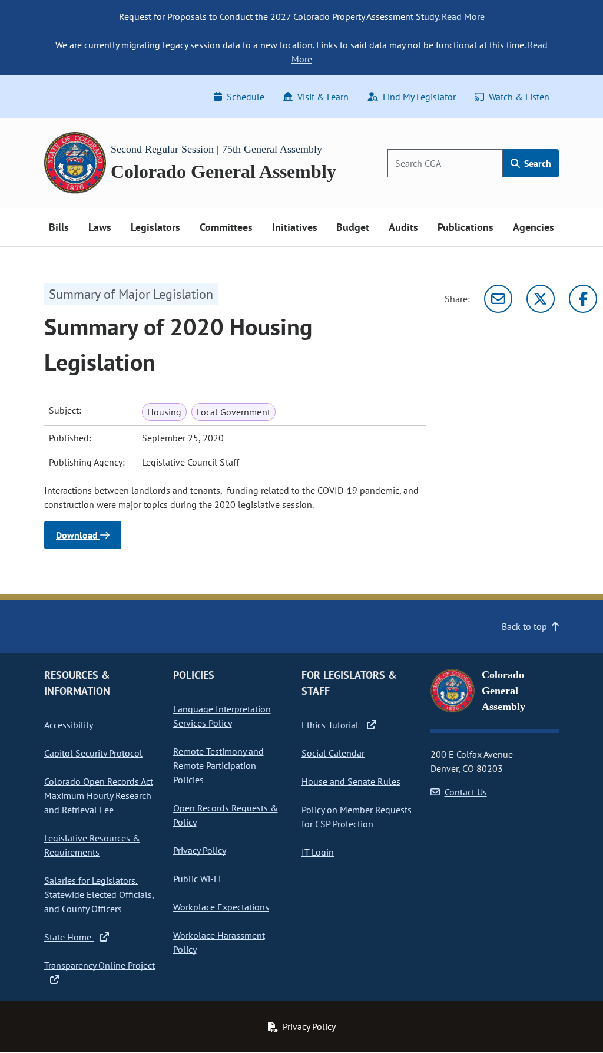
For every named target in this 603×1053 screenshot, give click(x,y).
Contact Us (466, 792)
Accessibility (68, 725)
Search (536, 163)
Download (78, 535)
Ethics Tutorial (331, 725)
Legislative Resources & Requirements (92, 845)
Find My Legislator (419, 97)
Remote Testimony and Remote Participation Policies (218, 765)
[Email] (498, 299)
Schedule (245, 97)
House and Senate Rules (351, 781)
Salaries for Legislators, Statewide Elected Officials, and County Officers (99, 894)
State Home (69, 937)
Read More (463, 16)
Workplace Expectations (221, 907)
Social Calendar (333, 753)
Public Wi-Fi (197, 878)
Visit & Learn (323, 97)
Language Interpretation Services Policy (222, 716)
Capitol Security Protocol (93, 753)
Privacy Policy (199, 850)
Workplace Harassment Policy (219, 942)
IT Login (318, 852)
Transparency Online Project (99, 965)
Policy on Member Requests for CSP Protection (357, 817)
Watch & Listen (519, 97)
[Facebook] (583, 299)
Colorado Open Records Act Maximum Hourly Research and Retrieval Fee (98, 795)
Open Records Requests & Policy (225, 815)
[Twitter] (540, 299)
